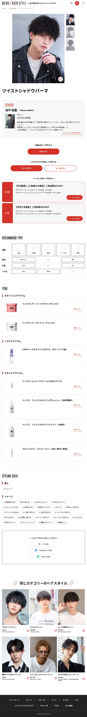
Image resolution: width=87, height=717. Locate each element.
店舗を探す (43, 151)
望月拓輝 (60, 630)
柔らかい (24, 259)
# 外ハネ (58, 507)
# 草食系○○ (62, 522)
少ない (23, 265)
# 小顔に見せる (29, 512)
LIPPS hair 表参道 (24, 117)
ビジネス (66, 700)
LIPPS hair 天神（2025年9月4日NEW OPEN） (68, 680)
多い (73, 265)
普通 (48, 259)
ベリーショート (14, 700)
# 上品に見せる (45, 512)
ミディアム (41, 700)
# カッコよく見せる (60, 517)
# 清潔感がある (9, 502)
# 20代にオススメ (58, 502)
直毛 (23, 271)
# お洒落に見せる (24, 517)
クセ (73, 271)
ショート (29, 700)
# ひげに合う (77, 517)
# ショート (8, 488)
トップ (4, 8)
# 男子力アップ (9, 522)
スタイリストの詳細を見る (71, 133)
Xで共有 (46, 544)
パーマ (54, 700)
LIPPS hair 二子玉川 (35, 679)
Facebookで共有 (45, 550)
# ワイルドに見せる (11, 512)
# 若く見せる (25, 502)
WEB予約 (28, 168)
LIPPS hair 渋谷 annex (8, 631)
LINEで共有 (45, 556)
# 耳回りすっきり (43, 507)
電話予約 (62, 168)
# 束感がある (28, 507)
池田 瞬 (4, 630)
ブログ (56, 705)
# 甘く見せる (9, 517)
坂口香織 (60, 677)
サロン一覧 (44, 705)
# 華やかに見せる (72, 507)
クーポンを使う (75, 197)
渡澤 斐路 (32, 630)
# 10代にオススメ (40, 502)
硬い (73, 259)
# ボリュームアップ (27, 522)
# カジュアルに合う (11, 507)
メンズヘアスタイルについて (24, 705)
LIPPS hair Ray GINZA (64, 631)
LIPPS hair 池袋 (34, 631)
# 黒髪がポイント (45, 522)
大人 (76, 700)
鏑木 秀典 (32, 677)
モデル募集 (69, 705)
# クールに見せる (42, 517)
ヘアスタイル (12, 8)
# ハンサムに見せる (62, 512)
